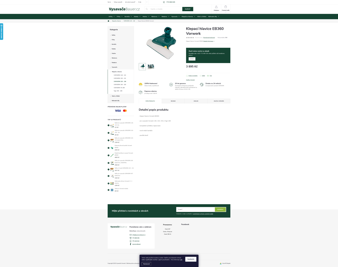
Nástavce (114, 58)
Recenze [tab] (173, 101)
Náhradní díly (115, 100)
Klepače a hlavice (117, 72)
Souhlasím (190, 259)
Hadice (114, 53)
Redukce (114, 62)
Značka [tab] (219, 101)
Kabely (114, 49)
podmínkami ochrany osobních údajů (203, 214)
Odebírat (220, 209)
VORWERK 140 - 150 (120, 84)
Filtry (113, 40)
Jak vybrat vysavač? (130, 2)
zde (181, 260)
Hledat (187, 9)
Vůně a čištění (116, 96)
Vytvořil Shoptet (226, 263)
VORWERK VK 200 (119, 88)
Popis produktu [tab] (150, 101)
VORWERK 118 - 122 (120, 75)
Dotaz (192, 59)
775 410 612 (135, 241)
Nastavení (146, 264)
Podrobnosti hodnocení (209, 37)
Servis (109, 2)
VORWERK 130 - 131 (120, 78)
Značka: (190, 80)
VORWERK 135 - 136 (120, 81)
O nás (139, 2)
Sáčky (113, 35)
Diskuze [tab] (196, 101)
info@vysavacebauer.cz (138, 235)
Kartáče (114, 44)
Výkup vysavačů (118, 2)
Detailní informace (208, 41)
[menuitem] (112, 16)
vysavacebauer (136, 244)
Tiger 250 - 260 (118, 91)
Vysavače (114, 67)
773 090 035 (135, 238)
